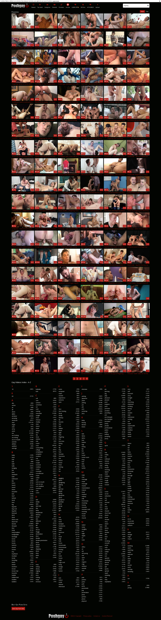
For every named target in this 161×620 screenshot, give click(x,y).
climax (46, 430)
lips (92, 449)
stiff (138, 391)
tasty (138, 452)
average (22, 448)
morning (92, 511)
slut (115, 539)
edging (46, 571)
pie (115, 389)
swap (138, 432)
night (92, 533)
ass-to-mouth (22, 440)
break (22, 558)
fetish (69, 430)
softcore (115, 549)
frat (69, 458)
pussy (115, 438)
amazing (22, 418)
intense (69, 584)
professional (115, 428)
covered (46, 465)
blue (22, 528)
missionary (92, 501)
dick (46, 519)
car (46, 407)
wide (138, 561)
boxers (22, 549)
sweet (138, 436)
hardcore (69, 532)
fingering (69, 437)
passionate (92, 588)
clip (46, 435)
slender (115, 532)
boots (22, 541)
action (22, 405)
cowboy (46, 467)
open (92, 557)
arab (22, 427)
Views (142, 11)
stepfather (115, 582)
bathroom (22, 479)
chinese (46, 420)
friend (69, 463)
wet (138, 556)
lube (92, 464)
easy (46, 564)
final (69, 435)
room (115, 478)
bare (22, 472)
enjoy (46, 579)
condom (46, 456)
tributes (138, 501)
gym (69, 510)
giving (69, 493)
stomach (138, 393)
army (22, 429)
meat (92, 492)
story (138, 396)
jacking (92, 396)
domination (46, 534)
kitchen (92, 425)
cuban (46, 478)
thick (138, 467)
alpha (22, 414)
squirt (115, 573)
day (46, 508)
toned (138, 488)
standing (115, 575)
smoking (115, 541)
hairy (69, 519)
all (22, 410)
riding (115, 465)
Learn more (56, 1)
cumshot (46, 488)
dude (46, 555)
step (115, 579)
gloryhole (69, 495)
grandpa (69, 502)
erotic (69, 389)
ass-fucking (22, 435)
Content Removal (107, 616)
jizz (92, 405)
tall (138, 448)
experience (69, 398)
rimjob (115, 467)
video (138, 532)
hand (69, 522)
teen (138, 463)
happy (69, 528)
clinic (46, 433)
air (22, 407)
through (138, 475)
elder (46, 573)
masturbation (92, 488)
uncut (138, 519)
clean (46, 428)
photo (92, 599)
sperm (115, 564)
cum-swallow (46, 486)
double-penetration (46, 540)
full (69, 469)
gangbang (69, 482)
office (92, 547)
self (115, 500)
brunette (22, 573)
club (46, 441)
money (92, 505)
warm (138, 548)
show (115, 517)
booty (22, 543)
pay (92, 590)
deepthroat (46, 512)
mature (92, 490)
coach (46, 443)
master (92, 486)
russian (115, 485)
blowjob (22, 526)
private (115, 426)
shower (115, 519)
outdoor (92, 566)
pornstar (115, 408)
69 (22, 396)
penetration (92, 592)
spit (115, 567)
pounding (115, 413)
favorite (69, 422)
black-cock (22, 519)
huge (69, 560)
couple (46, 463)
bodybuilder (22, 534)
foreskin (69, 454)
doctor (46, 530)
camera (46, 403)
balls (22, 466)
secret (115, 494)
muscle (92, 518)
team (138, 458)
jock (92, 409)
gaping (69, 485)
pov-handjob (115, 419)
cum (46, 480)
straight (138, 398)
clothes (46, 439)
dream (46, 545)
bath (22, 477)
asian (22, 431)
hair (69, 517)
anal (22, 422)
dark (46, 504)
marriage (92, 479)
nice (92, 531)
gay (69, 487)
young (138, 588)
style (138, 415)
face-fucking (69, 411)
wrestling (138, 571)
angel (22, 425)
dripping (46, 549)
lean (92, 440)
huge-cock (69, 562)
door (46, 536)
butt (46, 391)
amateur (22, 416)
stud (138, 411)
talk (138, 445)
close (46, 437)
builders (22, 582)
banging (22, 468)
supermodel (138, 426)
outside (92, 568)
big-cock (22, 509)
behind (22, 498)
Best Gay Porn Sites (18, 608)
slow (115, 537)
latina (92, 436)
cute (46, 490)
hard (69, 530)
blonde (22, 524)
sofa (115, 547)
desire (46, 517)
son (115, 556)
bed (22, 494)
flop (69, 450)
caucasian (46, 413)
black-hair (22, 522)
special (115, 562)
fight (69, 433)
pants (92, 582)
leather (92, 442)
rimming (115, 470)
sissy (115, 522)
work (138, 567)
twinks (138, 510)
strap (138, 400)
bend (22, 500)
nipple (92, 536)
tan (138, 450)
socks (115, 545)
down (46, 542)
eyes (69, 402)
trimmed (138, 503)
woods (138, 565)
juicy (92, 413)
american (22, 420)
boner (22, 539)
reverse (115, 463)
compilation (46, 452)
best (22, 502)
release (115, 461)
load (92, 453)
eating (46, 567)
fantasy (69, 418)
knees (92, 427)
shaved (115, 511)
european (69, 391)
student (138, 413)
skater (115, 524)
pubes (115, 430)
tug (138, 508)
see (115, 498)
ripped (115, 472)
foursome (69, 456)
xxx (138, 578)
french (69, 460)
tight (138, 482)
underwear (138, 523)
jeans (92, 400)
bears (22, 489)
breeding (22, 560)
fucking (69, 467)
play (115, 396)
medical (92, 494)
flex (69, 445)
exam (69, 393)
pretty (115, 423)
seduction (115, 496)
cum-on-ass (46, 484)
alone (22, 412)
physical (92, 601)
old (92, 551)
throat (138, 473)
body (22, 530)
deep (46, 510)
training (138, 497)
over (92, 570)
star (115, 577)
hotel (69, 556)
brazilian (22, 556)
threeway (138, 471)
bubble (22, 575)
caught (46, 415)
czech (46, 493)
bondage (22, 537)
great (69, 504)
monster (92, 507)
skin (115, 526)
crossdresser (46, 473)
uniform (138, 525)
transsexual (138, 499)
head (69, 537)
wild (138, 563)
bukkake (46, 389)
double (46, 538)
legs (92, 444)
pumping (115, 436)
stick (138, 389)
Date (147, 11)
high (69, 539)
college (46, 450)
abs (22, 403)
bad (22, 459)
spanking (115, 560)
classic (46, 426)
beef (22, 496)
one (92, 555)
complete (46, 454)
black (22, 517)
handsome (69, 526)
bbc (22, 481)
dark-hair (46, 506)
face (69, 409)
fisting (69, 443)
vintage (138, 534)
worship (138, 569)
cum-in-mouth (46, 482)
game (69, 480)
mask (92, 481)
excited (69, 396)
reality (115, 455)
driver (46, 551)
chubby (46, 422)
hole (69, 541)
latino (92, 438)
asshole (22, 442)
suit (138, 421)
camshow (46, 405)
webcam (138, 554)
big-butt (22, 507)
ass (22, 433)
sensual (115, 502)
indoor (69, 580)
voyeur (138, 539)
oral (92, 560)
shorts (115, 515)
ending (46, 577)
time (138, 484)
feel (69, 424)
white (138, 559)
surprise (138, 428)
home (69, 543)
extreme (69, 400)
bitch (22, 515)
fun (69, 471)
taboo (138, 443)
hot (69, 554)
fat (69, 420)
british (22, 564)
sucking (138, 419)
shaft (115, 509)
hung (69, 564)
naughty (92, 529)
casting (46, 411)
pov (115, 415)
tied (138, 480)
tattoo (138, 454)
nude (92, 540)
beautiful (22, 492)
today (138, 486)
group (69, 506)
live (92, 451)
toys (138, 495)
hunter (69, 571)
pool (115, 402)
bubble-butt (22, 577)
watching (138, 550)
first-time (69, 441)
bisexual (22, 513)
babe (22, 455)
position (115, 411)
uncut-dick (138, 521)
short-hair (115, 513)
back (22, 457)
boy (22, 552)
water (138, 552)
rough (115, 480)
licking (92, 447)
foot (69, 452)
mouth (92, 514)
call (46, 398)
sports (115, 569)
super (138, 423)
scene (115, 492)
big (22, 504)
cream (46, 469)
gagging (69, 478)
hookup (69, 549)
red (115, 457)
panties (92, 579)
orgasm (92, 562)
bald (22, 464)
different (46, 521)
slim (115, 534)
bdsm (22, 483)
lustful (92, 468)
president (115, 421)
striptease (138, 404)
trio (138, 505)
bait (22, 462)
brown (22, 569)
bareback (22, 474)
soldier (115, 552)
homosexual (69, 547)
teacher (138, 456)
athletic (22, 444)
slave (115, 530)
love (92, 462)
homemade (69, 545)
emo (46, 575)
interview (92, 389)
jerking (92, 403)
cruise (46, 475)
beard (22, 487)
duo (46, 557)
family (69, 415)
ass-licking (22, 437)
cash (46, 409)
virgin (138, 537)
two (138, 512)
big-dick (22, 511)
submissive (138, 417)
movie (92, 516)
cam (46, 400)
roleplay (115, 476)
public (115, 432)
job (92, 407)
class (46, 424)
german (69, 489)
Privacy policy (87, 616)
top (138, 493)
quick (115, 445)
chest (46, 418)
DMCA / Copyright (76, 616)
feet (69, 426)
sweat (138, 434)
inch (69, 578)
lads (92, 434)
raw (115, 452)
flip (69, 448)
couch (46, 460)
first (69, 439)
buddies (22, 579)
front (69, 465)
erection (46, 582)
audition (22, 446)
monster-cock (92, 509)
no (92, 538)
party (92, 586)
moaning (92, 503)
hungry (69, 567)
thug (138, 478)
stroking (138, 406)
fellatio (69, 428)
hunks (69, 569)
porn (115, 406)
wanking (138, 546)
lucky (92, 466)
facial (69, 413)
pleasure (115, 398)
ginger (69, 491)
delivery (46, 515)
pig (115, 393)
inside (69, 582)
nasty (92, 527)
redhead (115, 459)
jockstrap (92, 411)
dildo (46, 523)
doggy (46, 532)
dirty (46, 527)
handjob (69, 524)
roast (115, 474)
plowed (115, 400)
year (138, 585)
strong (138, 408)
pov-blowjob (115, 417)
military (92, 496)
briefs (22, 562)
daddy (46, 502)
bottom (22, 545)
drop (46, 553)
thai (138, 465)
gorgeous (69, 500)
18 (22, 389)
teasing (138, 460)
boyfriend (22, 554)
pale (92, 577)
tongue (138, 490)
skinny (115, 528)
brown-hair (22, 571)
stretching (138, 402)
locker (92, 455)
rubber (115, 482)
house (69, 558)
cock (46, 445)
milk (92, 499)
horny (69, 552)
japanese (92, 398)
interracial (69, 586)
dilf (46, 525)
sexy (115, 507)
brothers (22, 567)
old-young (92, 553)
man (92, 477)
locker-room (92, 457)
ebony (46, 569)
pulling (115, 434)
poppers (115, 404)
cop (46, 458)
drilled (46, 547)
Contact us (97, 616)
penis (92, 594)
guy (69, 508)
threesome (138, 469)
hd (69, 534)
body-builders (22, 532)
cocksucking (46, 448)
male (92, 475)
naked (92, 525)
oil (92, 549)
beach (22, 485)
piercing (115, 391)
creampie (46, 471)
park (92, 584)
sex (115, 504)
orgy (92, 564)
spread (115, 571)
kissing (92, 422)
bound (22, 547)
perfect (92, 597)
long (92, 459)
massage (92, 484)
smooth (115, 543)
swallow (138, 430)
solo (115, 554)
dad (46, 500)
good (69, 497)
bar (22, 470)
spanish (115, 558)
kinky (92, 420)
